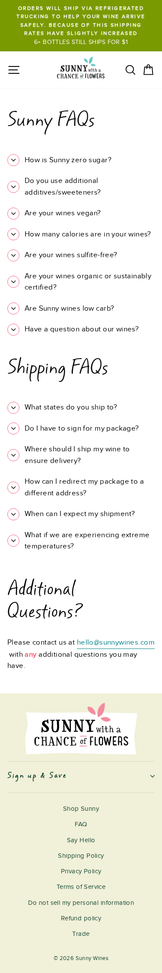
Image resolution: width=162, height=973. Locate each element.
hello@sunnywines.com (116, 642)
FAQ (81, 824)
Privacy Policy (81, 871)
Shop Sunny (81, 808)
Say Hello (81, 840)
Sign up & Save (37, 776)
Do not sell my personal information (81, 903)
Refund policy (81, 918)
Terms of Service (81, 887)
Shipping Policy (81, 856)
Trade (80, 934)
